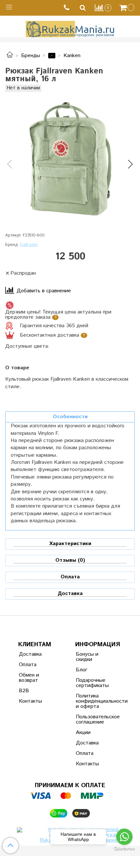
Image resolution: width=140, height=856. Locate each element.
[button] (9, 165)
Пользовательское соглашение (92, 719)
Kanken (71, 55)
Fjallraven (29, 245)
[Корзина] (127, 7)
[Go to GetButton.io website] (124, 849)
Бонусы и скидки (87, 656)
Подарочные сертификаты (92, 683)
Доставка (30, 654)
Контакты (30, 701)
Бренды (30, 55)
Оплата (27, 664)
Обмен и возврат (29, 677)
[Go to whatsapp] (124, 837)
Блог (81, 670)
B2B (24, 691)
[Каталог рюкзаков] (10, 55)
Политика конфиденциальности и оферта (92, 701)
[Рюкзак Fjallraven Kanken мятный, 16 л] (70, 158)
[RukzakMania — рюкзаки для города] (70, 28)
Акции (83, 732)
